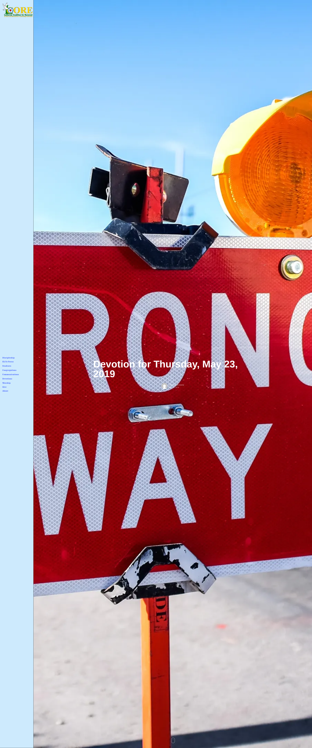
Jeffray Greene (176, 385)
